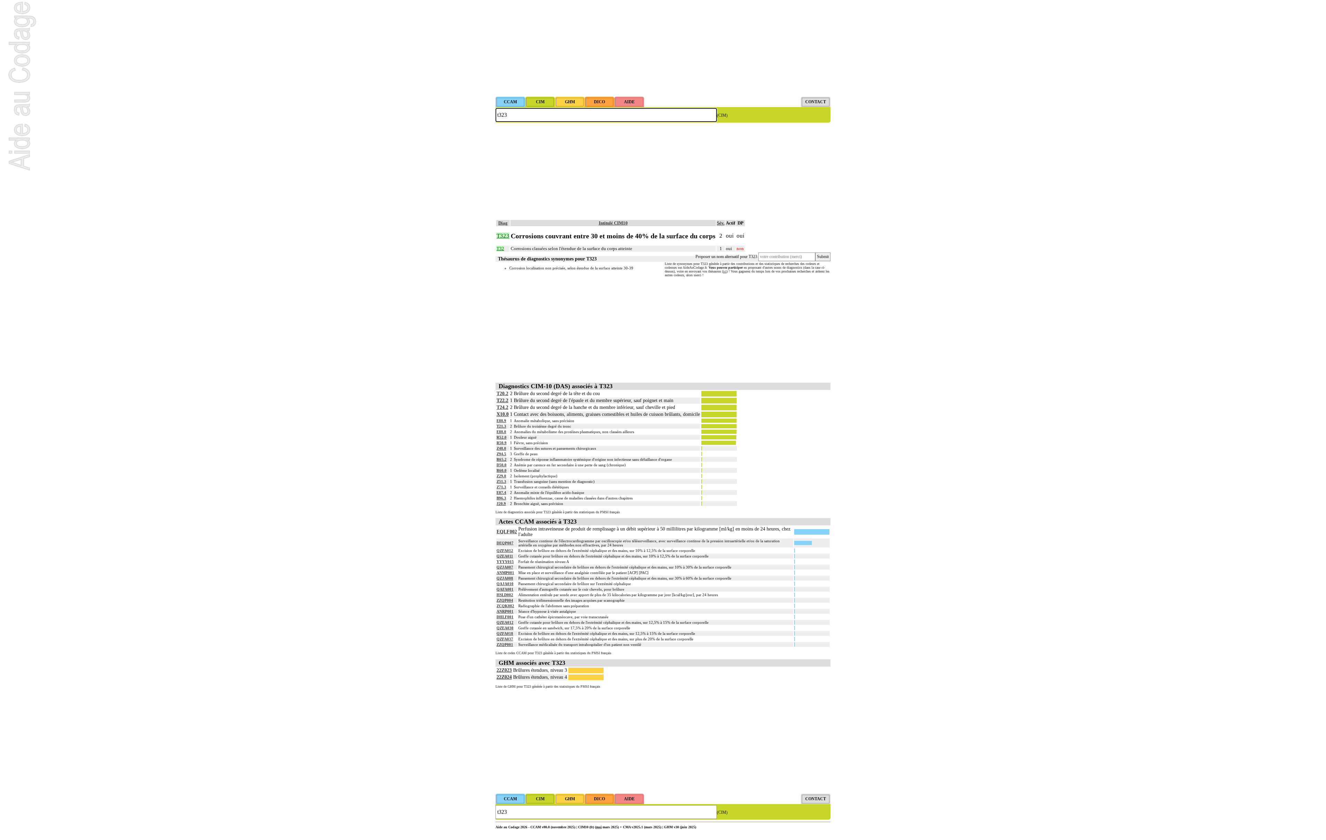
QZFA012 (505, 550)
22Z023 (504, 670)
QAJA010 (505, 584)
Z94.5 (501, 454)
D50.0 (502, 465)
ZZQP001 (505, 644)
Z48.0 (501, 448)
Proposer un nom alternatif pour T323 (726, 256)
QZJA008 (505, 578)
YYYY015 (505, 562)
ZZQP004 (505, 600)
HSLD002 (505, 595)
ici (725, 271)
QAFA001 (505, 589)
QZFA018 (505, 633)
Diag (503, 223)
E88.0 (501, 432)
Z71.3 (501, 487)
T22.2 (502, 400)
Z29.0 (501, 476)
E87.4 (501, 492)
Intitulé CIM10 (613, 223)
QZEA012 (505, 622)
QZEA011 (505, 556)
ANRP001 (505, 611)
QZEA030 (505, 628)
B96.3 (501, 498)
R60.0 (502, 470)
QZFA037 (505, 639)
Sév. (720, 223)
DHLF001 (505, 617)
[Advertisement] (663, 48)
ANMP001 (505, 573)
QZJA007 (505, 567)
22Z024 (504, 677)
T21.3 (501, 426)
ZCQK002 (505, 606)
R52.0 (502, 437)
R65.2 (502, 459)
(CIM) (722, 115)
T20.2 (502, 393)
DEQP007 (505, 543)
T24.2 (502, 407)
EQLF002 (507, 531)
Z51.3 (501, 481)
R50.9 (502, 443)
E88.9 (501, 421)
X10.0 (503, 414)
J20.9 (501, 504)
